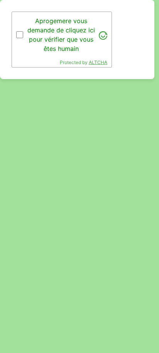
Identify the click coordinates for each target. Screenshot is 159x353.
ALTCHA (98, 62)
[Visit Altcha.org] (103, 35)
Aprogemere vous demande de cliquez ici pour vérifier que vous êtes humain (61, 34)
